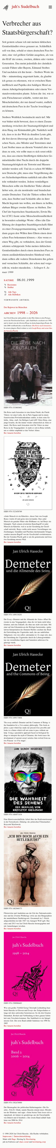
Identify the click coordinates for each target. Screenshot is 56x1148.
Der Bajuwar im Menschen (15, 307)
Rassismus (11, 284)
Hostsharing (30, 1139)
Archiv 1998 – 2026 (21, 312)
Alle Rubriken (14, 294)
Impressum (7, 1136)
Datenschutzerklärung (22, 1136)
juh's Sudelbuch (25, 6)
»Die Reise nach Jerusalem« (41, 325)
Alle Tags (12, 291)
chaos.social (24, 1141)
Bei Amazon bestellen (12, 433)
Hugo (14, 1139)
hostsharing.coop (39, 1141)
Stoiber (10, 287)
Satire (9, 279)
